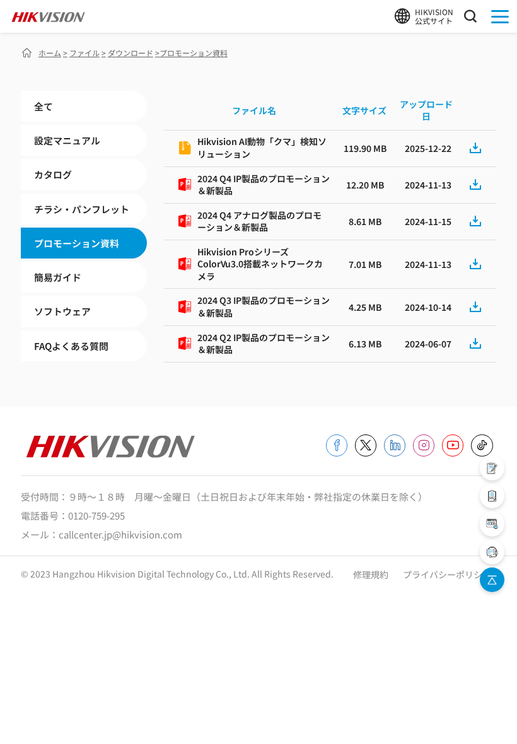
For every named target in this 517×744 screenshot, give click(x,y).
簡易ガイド (57, 277)
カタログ (53, 174)
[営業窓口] (492, 468)
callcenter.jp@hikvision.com (120, 534)
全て (43, 106)
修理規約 (371, 574)
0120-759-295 (96, 515)
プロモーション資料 (76, 243)
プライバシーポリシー (447, 574)
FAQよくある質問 (71, 345)
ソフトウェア (62, 311)
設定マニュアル (67, 140)
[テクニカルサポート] (492, 496)
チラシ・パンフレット (81, 209)
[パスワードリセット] (492, 523)
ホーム (49, 53)
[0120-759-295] (492, 552)
